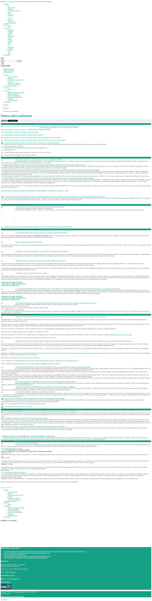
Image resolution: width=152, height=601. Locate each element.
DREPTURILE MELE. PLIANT (13, 146)
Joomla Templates (20, 592)
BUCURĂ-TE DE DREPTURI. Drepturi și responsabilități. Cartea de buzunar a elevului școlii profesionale (35, 398)
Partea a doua (120, 334)
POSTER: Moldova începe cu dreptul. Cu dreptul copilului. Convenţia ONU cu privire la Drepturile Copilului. (35, 140)
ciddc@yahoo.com (10, 572)
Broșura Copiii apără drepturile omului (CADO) (29, 242)
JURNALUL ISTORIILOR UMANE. (15, 472)
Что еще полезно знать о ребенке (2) (15, 554)
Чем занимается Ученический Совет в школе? (18, 406)
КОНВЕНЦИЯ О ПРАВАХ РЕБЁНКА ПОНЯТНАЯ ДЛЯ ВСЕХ (24, 135)
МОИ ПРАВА (8, 150)
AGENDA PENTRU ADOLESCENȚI (27, 443)
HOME (6, 105)
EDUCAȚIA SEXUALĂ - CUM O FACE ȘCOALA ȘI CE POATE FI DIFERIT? (39, 159)
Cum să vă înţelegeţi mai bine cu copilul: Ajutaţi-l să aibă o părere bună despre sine (27, 556)
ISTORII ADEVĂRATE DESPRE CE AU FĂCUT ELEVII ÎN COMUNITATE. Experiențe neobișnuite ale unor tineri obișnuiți (41, 411)
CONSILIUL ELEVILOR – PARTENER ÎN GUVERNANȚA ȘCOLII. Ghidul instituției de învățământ (45, 386)
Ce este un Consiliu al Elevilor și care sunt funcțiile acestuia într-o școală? (25, 403)
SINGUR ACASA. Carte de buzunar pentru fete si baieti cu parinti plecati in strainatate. (40, 207)
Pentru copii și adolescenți (16, 115)
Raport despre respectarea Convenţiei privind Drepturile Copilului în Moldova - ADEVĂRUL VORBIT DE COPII (36, 190)
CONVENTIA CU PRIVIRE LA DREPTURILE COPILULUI (58, 126)
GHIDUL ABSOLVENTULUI (13, 448)
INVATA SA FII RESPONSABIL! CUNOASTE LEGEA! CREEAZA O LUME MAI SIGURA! (32, 142)
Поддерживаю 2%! (14, 579)
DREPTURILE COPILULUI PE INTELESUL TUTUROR (21, 132)
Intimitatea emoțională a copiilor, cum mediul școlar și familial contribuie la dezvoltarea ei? (41, 260)
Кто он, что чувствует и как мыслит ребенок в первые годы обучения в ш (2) (27, 553)
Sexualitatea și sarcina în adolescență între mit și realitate (31, 273)
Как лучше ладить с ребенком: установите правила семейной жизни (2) (25, 558)
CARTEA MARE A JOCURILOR (14, 309)
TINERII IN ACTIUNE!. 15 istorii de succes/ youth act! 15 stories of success (26, 418)
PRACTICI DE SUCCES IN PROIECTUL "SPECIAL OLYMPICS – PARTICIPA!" (29, 436)
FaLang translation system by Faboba (6, 487)
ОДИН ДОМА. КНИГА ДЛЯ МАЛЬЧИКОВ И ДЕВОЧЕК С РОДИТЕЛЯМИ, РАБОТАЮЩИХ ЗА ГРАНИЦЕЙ (38, 226)
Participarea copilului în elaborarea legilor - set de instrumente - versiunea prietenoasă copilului (42, 251)
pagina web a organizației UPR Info (29, 357)
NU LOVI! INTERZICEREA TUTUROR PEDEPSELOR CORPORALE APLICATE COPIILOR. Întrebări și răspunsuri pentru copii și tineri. (56, 303)
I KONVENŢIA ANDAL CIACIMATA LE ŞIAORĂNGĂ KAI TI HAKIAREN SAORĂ (30, 137)
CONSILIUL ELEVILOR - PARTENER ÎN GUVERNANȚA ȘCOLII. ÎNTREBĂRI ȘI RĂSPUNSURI (46, 381)
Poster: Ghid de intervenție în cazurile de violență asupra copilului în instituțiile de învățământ (41, 232)
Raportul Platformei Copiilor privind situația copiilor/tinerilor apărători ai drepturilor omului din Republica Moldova (47, 360)
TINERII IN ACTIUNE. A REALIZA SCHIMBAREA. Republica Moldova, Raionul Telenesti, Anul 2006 (35, 426)
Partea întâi (113, 334)
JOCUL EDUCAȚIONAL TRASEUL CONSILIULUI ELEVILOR (35, 391)
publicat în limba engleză (20, 331)
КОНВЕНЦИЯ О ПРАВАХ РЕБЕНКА (39, 129)
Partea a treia (128, 334)
